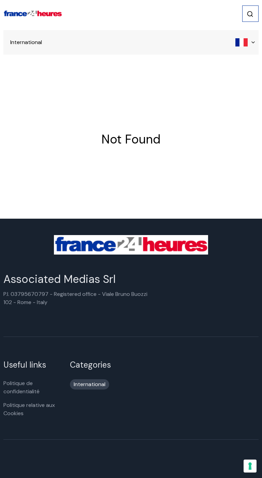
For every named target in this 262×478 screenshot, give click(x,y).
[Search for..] (250, 14)
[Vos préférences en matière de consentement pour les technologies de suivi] (250, 466)
